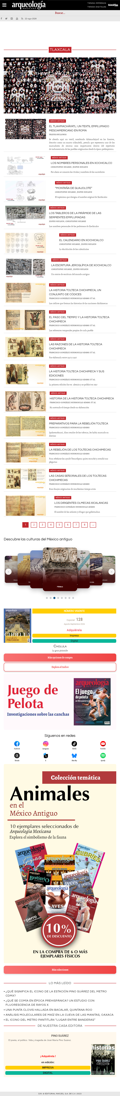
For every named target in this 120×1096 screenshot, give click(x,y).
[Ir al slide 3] (54, 598)
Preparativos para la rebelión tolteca (78, 423)
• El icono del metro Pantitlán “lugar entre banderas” (49, 1019)
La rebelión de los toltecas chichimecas (80, 449)
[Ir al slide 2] (51, 598)
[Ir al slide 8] (73, 598)
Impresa (74, 635)
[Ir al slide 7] (69, 598)
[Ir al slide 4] (58, 598)
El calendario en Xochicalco (81, 240)
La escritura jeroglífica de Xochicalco (81, 265)
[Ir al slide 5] (62, 598)
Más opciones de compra (60, 657)
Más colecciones (60, 969)
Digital (74, 640)
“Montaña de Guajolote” (73, 188)
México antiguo (57, 121)
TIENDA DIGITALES (97, 7)
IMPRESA (48, 1067)
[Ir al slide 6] (66, 598)
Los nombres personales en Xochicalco (81, 163)
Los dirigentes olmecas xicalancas (81, 502)
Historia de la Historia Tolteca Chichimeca (82, 398)
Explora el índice (60, 667)
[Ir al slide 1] (47, 598)
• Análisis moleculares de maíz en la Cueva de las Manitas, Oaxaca (59, 1014)
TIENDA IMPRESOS (97, 3)
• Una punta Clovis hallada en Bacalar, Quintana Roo (48, 1009)
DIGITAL (48, 1073)
